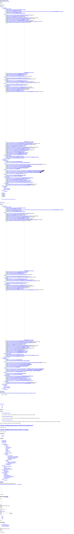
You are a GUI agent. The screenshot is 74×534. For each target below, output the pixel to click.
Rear (5, 83)
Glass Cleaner (10, 455)
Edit (7, 496)
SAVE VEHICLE (2, 509)
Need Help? (2, 481)
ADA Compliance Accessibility (9, 476)
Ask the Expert (10, 419)
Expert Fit (7, 448)
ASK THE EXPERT (5, 526)
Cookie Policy (6, 478)
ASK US (3, 190)
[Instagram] (3, 402)
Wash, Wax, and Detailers (12, 461)
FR (2, 516)
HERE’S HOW (4, 185)
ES (2, 517)
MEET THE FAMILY (7, 8)
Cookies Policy (19, 484)
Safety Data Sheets (7, 189)
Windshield (10, 459)
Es (2, 407)
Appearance (4, 159)
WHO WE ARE (4, 472)
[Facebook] (2, 396)
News (3, 435)
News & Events (6, 471)
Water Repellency (9, 447)
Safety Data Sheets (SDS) (8, 469)
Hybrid (5, 275)
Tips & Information (7, 188)
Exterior (5, 174)
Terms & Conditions (3, 484)
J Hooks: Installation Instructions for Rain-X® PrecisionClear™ (16, 425)
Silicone (7, 446)
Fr (2, 406)
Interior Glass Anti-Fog (11, 458)
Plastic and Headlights (11, 462)
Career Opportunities (7, 475)
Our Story (5, 473)
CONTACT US (4, 524)
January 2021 (4, 440)
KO (2, 518)
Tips (2, 436)
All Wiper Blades (7, 284)
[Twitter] (3, 398)
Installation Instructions (7, 466)
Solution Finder (10, 416)
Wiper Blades (4, 7)
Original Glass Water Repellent (13, 457)
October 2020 (4, 441)
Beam (5, 14)
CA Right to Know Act (7, 477)
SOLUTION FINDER (5, 525)
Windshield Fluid (6, 176)
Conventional (6, 79)
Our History (6, 474)
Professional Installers (7, 155)
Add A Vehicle (2, 511)
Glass (5, 163)
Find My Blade (2, 5)
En (2, 405)
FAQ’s (5, 467)
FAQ (5, 187)
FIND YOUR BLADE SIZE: (5, 1)
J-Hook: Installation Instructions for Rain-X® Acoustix (14, 429)
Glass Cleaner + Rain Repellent (13, 456)
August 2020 (4, 442)
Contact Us (6, 191)
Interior (5, 169)
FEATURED (6, 160)
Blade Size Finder (7, 158)
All (6, 445)
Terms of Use (9, 484)
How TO (3, 465)
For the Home (6, 183)
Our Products (4, 443)
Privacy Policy (14, 484)
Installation (6, 186)
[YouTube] (3, 400)
